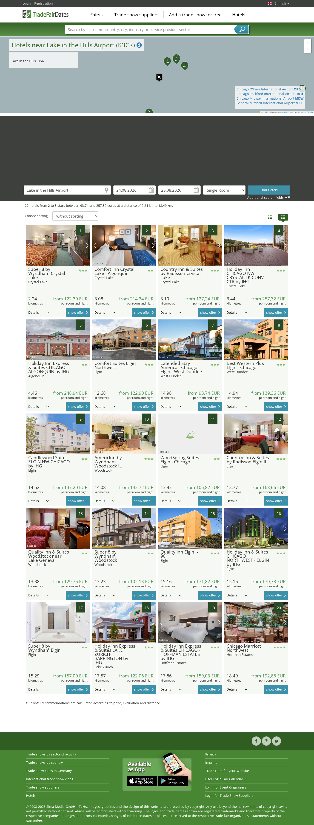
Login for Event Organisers (225, 787)
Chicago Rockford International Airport (270, 94)
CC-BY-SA (309, 112)
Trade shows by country (44, 762)
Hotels (238, 15)
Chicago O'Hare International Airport (269, 89)
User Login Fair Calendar (224, 779)
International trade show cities (49, 779)
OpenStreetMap (286, 112)
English (281, 3)
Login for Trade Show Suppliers (229, 795)
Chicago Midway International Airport (270, 98)
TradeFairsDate (46, 14)
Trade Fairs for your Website (227, 771)
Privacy (210, 754)
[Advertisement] (157, 148)
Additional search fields (265, 197)
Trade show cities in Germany (49, 771)
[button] (157, 74)
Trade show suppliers (136, 15)
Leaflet (265, 112)
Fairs (95, 15)
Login (27, 3)
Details (33, 312)
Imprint (211, 762)
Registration (43, 3)
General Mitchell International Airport (270, 103)
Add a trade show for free (195, 15)
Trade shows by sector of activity (51, 754)
